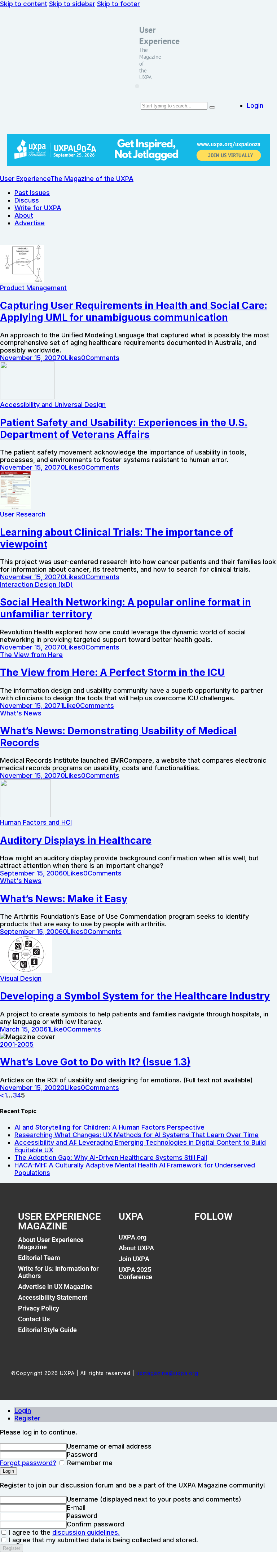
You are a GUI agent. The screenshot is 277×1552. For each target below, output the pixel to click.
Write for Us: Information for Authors (58, 1272)
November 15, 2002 (30, 1087)
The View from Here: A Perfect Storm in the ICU (112, 672)
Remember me (89, 1463)
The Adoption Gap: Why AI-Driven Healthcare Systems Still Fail (110, 1157)
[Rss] (252, 1241)
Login (22, 1410)
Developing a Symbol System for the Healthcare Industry (135, 996)
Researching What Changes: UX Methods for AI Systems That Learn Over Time (136, 1135)
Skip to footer (118, 4)
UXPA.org (132, 1237)
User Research (22, 514)
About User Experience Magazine (51, 1243)
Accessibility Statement (52, 1297)
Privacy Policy (38, 1308)
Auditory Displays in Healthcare (75, 840)
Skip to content (23, 4)
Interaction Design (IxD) (36, 584)
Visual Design (20, 978)
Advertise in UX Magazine (55, 1286)
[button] (137, 86)
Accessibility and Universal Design (53, 404)
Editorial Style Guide (47, 1330)
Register (27, 1418)
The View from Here (31, 655)
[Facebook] (203, 1241)
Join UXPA (134, 1259)
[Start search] (212, 107)
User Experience (159, 35)
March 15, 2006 (24, 1029)
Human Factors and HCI (36, 822)
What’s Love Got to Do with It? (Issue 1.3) (95, 1062)
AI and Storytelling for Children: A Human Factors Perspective (109, 1127)
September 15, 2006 (31, 873)
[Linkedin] (236, 1241)
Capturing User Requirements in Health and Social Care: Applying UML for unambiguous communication (133, 311)
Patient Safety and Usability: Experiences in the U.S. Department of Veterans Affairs (123, 428)
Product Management (33, 288)
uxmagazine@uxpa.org (167, 1373)
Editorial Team (39, 1257)
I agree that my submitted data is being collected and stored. (102, 1540)
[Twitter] (220, 1241)
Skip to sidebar (72, 4)
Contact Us (34, 1319)
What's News (20, 713)
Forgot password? (28, 1463)
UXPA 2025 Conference (135, 1273)
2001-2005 (17, 1044)
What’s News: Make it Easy (63, 899)
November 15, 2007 (30, 358)
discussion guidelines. (86, 1532)
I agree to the (63, 1532)
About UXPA (136, 1248)
